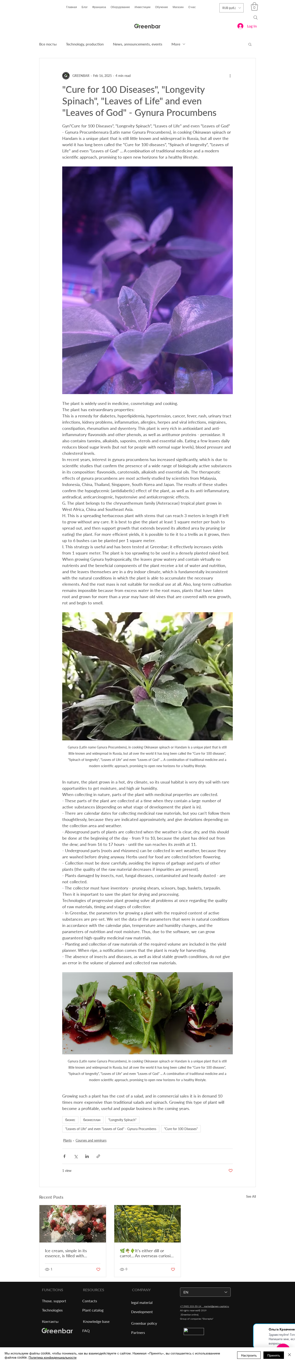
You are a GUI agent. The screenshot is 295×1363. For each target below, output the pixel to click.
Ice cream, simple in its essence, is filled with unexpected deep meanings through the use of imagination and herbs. (70, 1253)
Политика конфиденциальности (53, 1357)
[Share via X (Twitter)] (76, 1156)
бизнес (70, 1120)
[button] (254, 6)
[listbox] (231, 7)
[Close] (289, 1355)
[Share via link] (98, 1156)
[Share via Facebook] (64, 1156)
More (175, 44)
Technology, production (85, 44)
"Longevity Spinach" (122, 1120)
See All (251, 1196)
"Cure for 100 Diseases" (181, 1129)
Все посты (48, 44)
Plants (67, 1140)
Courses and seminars (91, 1140)
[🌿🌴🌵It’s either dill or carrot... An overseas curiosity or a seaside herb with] (147, 1223)
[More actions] (230, 75)
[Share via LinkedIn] (87, 1156)
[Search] (255, 17)
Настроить (249, 1355)
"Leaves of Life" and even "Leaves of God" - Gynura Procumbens (110, 1129)
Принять (273, 1355)
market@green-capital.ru (216, 1306)
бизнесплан (91, 1120)
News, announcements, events (137, 44)
